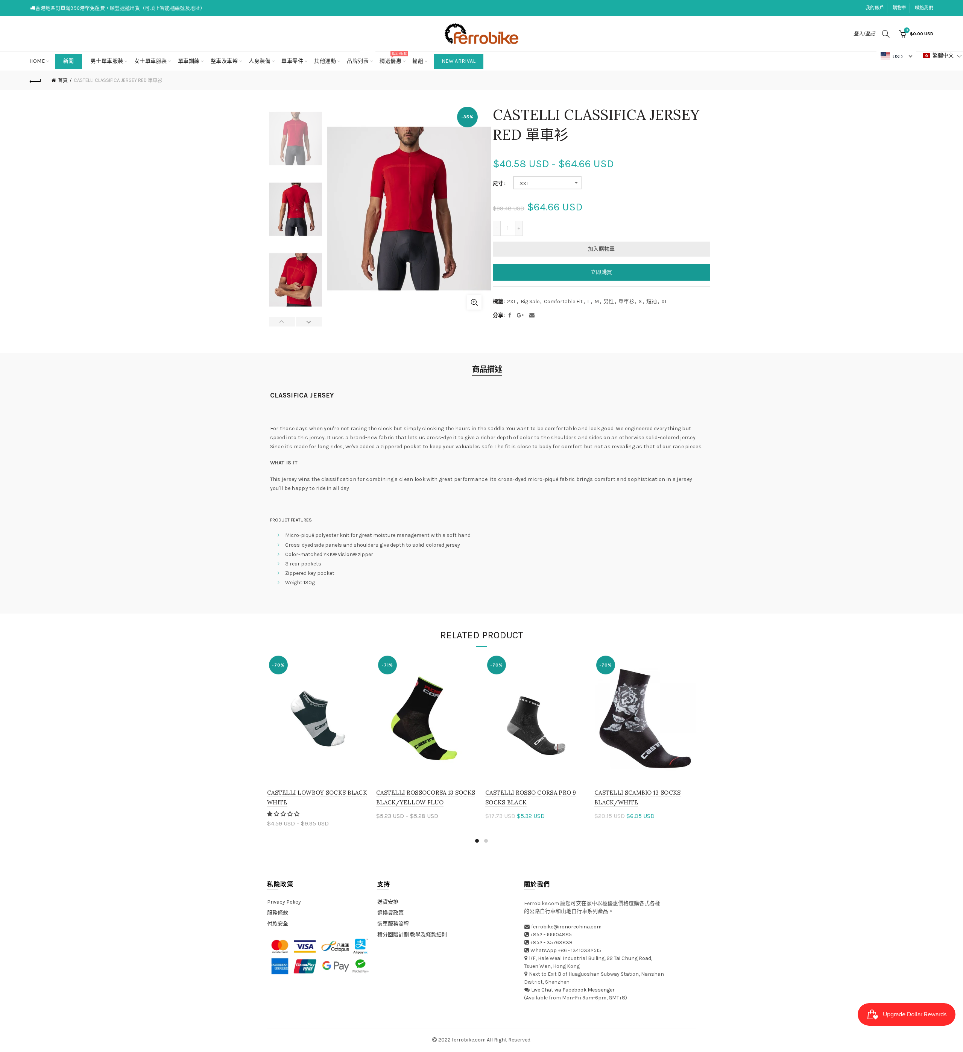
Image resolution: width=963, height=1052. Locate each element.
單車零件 (292, 61)
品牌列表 (360, 58)
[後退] (35, 80)
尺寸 (498, 184)
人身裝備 (259, 61)
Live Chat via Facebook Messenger (573, 990)
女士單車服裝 (150, 61)
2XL (511, 301)
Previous (282, 321)
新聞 (68, 61)
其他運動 (325, 61)
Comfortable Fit (563, 301)
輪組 (417, 61)
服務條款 (277, 913)
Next (308, 321)
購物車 (900, 8)
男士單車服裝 (107, 61)
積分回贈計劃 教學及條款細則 (412, 934)
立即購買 (601, 272)
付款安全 (277, 923)
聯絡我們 (924, 8)
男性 (608, 301)
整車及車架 (224, 61)
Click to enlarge (474, 302)
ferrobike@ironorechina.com (566, 927)
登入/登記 (864, 33)
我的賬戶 (875, 8)
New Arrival (458, 61)
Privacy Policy (284, 902)
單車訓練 (189, 61)
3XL (524, 183)
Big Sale (530, 301)
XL (664, 301)
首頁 (63, 80)
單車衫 (626, 301)
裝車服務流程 (393, 923)
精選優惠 (393, 58)
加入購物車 (601, 249)
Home (37, 61)
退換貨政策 (390, 913)
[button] (284, 814)
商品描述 (487, 369)
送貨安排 (387, 902)
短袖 (651, 301)
